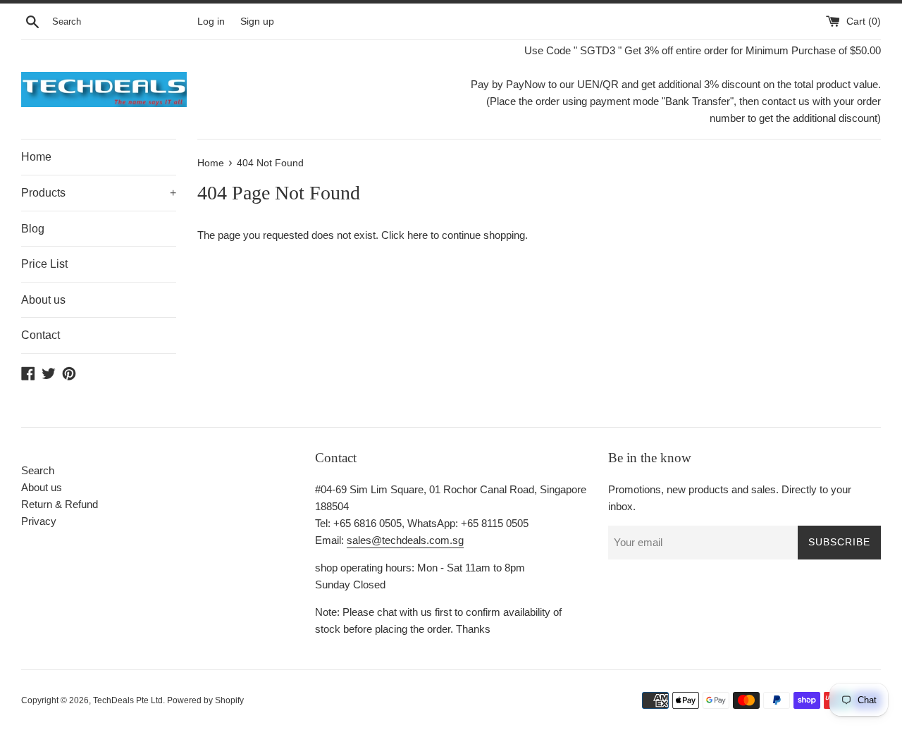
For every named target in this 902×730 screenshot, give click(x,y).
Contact (40, 335)
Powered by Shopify (205, 700)
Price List (44, 264)
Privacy (38, 521)
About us (43, 300)
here (417, 235)
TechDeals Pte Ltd (128, 700)
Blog (32, 229)
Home (36, 157)
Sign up (257, 21)
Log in (211, 21)
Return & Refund (59, 504)
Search (37, 470)
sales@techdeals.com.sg (405, 540)
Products (98, 193)
